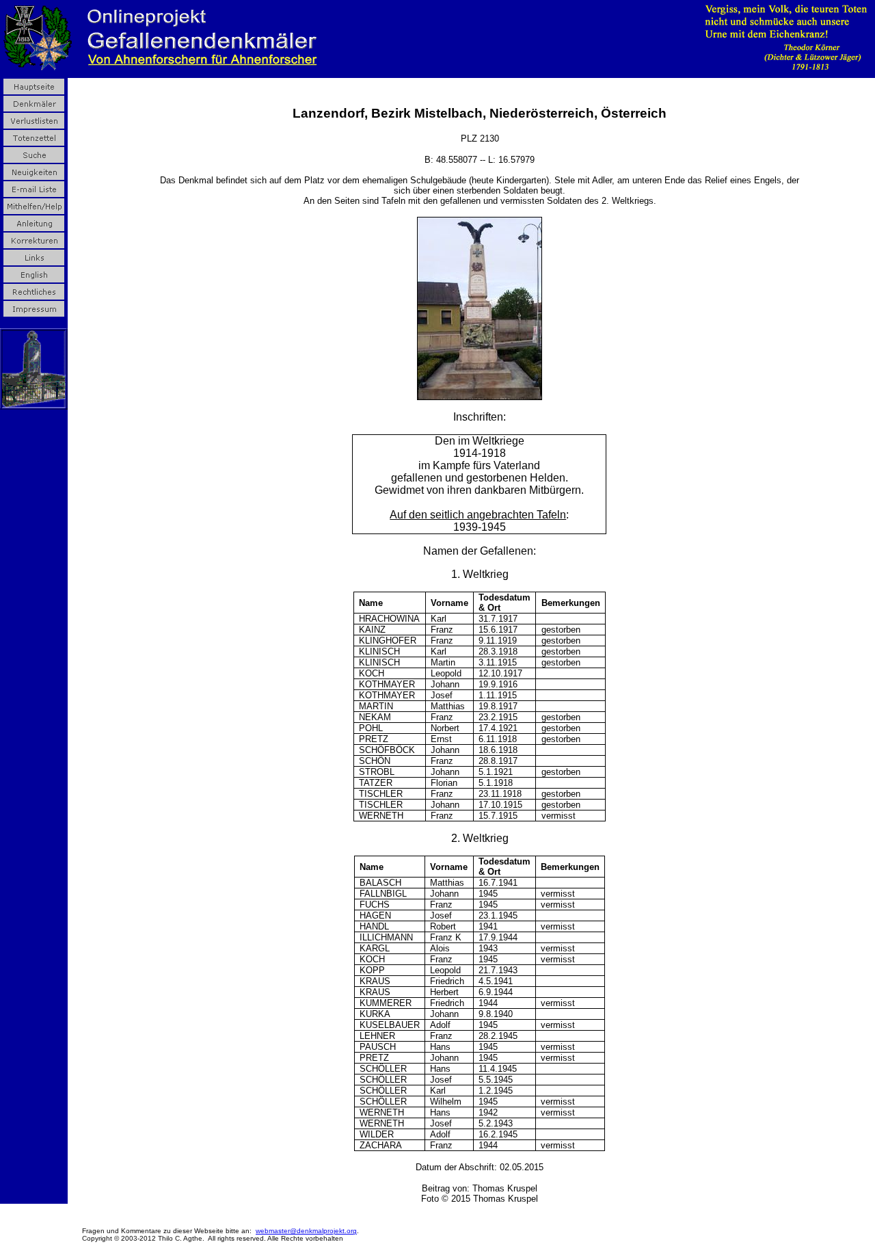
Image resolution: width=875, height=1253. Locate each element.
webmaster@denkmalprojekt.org (306, 1231)
